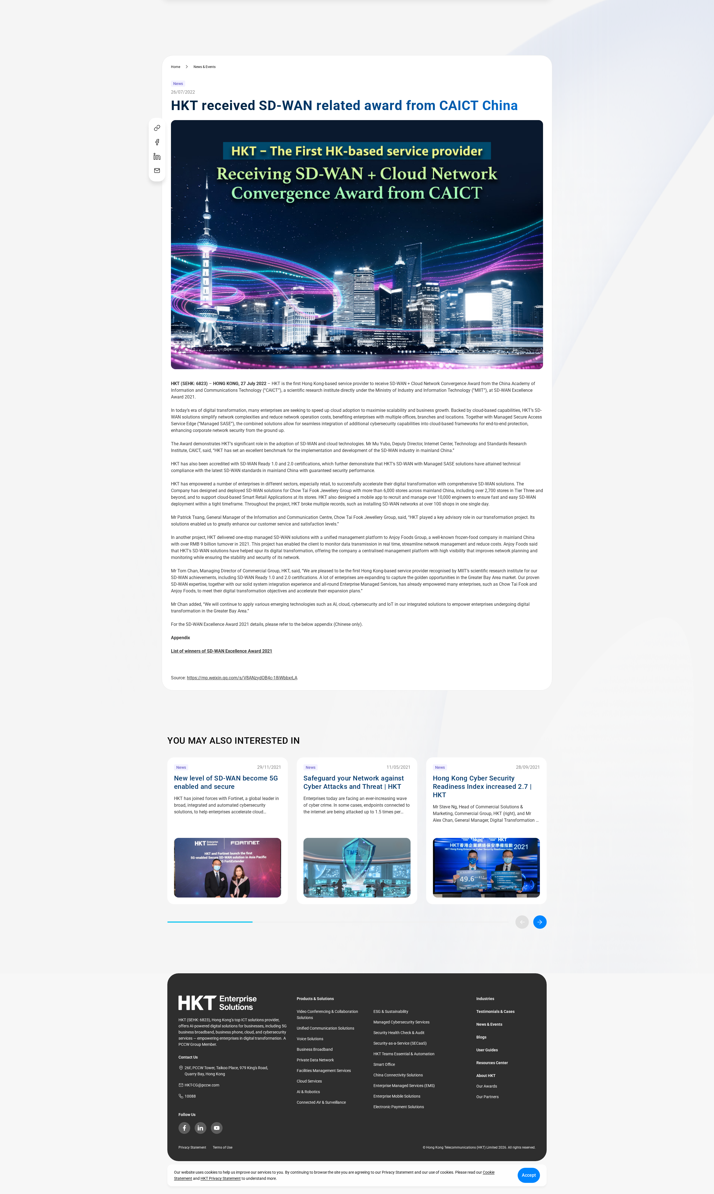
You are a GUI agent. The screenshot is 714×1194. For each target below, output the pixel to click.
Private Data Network (315, 1060)
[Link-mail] (157, 171)
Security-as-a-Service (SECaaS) (400, 1043)
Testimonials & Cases (495, 1011)
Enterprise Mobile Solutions (396, 1096)
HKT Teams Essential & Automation (404, 1054)
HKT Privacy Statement (221, 1178)
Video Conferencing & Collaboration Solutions (327, 1014)
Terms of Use (222, 1147)
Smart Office (384, 1064)
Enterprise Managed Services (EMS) (404, 1085)
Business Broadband (315, 1049)
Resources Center (492, 1063)
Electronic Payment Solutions (398, 1107)
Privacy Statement (192, 1147)
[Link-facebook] (157, 142)
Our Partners (487, 1097)
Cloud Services (309, 1081)
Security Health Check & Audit (398, 1032)
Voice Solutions (310, 1039)
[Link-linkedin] (157, 157)
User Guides (487, 1050)
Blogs (481, 1037)
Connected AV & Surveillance (321, 1102)
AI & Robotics (308, 1092)
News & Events (205, 67)
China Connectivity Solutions (398, 1075)
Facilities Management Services (324, 1070)
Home (175, 67)
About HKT (486, 1075)
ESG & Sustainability (390, 1011)
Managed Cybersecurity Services (401, 1022)
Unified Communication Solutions (325, 1028)
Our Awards (486, 1086)
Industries (485, 998)
